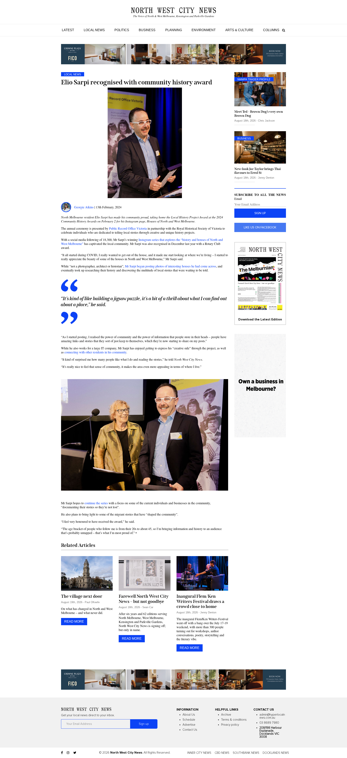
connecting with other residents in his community (95, 352)
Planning (173, 30)
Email (238, 199)
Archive (226, 714)
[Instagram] (68, 753)
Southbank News (246, 752)
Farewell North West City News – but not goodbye (143, 599)
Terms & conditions (234, 719)
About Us (189, 714)
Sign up (260, 213)
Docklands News (276, 752)
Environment (204, 30)
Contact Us (190, 729)
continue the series (96, 503)
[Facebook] (62, 753)
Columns (271, 30)
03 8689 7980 (269, 722)
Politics (121, 30)
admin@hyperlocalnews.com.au (272, 716)
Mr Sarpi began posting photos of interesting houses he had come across (170, 266)
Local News (94, 30)
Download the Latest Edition (260, 319)
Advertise (189, 724)
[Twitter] (74, 753)
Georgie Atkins (84, 207)
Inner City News (199, 752)
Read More (74, 621)
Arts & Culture (239, 30)
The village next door (81, 596)
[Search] (282, 30)
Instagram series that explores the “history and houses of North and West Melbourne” (142, 241)
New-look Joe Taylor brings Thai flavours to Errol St (257, 171)
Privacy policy (230, 724)
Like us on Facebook (260, 227)
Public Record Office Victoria (128, 228)
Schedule (189, 719)
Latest (68, 30)
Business (147, 30)
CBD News (222, 752)
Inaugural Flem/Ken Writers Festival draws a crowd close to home (200, 601)
